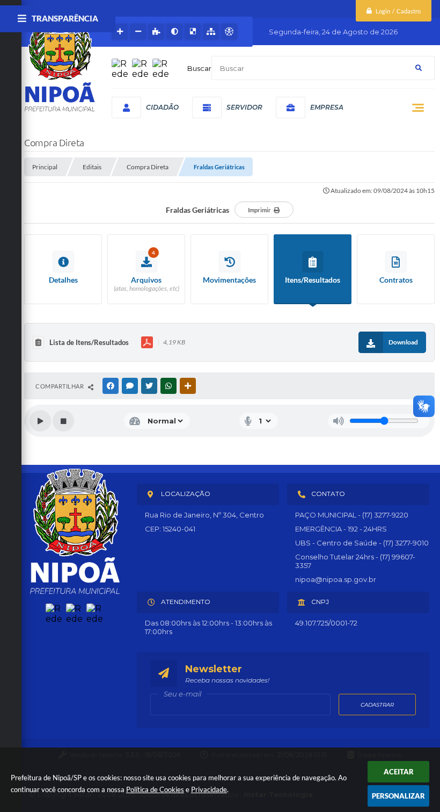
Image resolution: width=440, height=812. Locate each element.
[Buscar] (418, 68)
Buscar (199, 68)
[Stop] (63, 421)
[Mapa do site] (211, 32)
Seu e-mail (182, 693)
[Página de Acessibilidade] (229, 32)
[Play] (40, 421)
